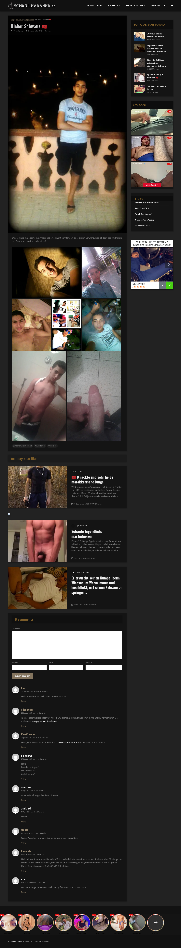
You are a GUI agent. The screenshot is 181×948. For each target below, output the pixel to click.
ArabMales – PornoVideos (147, 202)
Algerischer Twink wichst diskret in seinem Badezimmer (156, 48)
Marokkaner (40, 445)
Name (15, 662)
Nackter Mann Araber (144, 220)
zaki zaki (26, 787)
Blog (12, 19)
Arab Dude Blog (142, 208)
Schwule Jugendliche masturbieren (86, 534)
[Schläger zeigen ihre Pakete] (139, 89)
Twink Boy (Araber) (143, 214)
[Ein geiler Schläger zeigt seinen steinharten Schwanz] (139, 62)
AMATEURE (114, 5)
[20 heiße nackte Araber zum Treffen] (139, 36)
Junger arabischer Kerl (22, 445)
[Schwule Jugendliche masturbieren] (37, 541)
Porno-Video (95, 5)
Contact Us (27, 942)
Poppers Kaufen (142, 225)
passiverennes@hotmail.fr (69, 742)
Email (51, 662)
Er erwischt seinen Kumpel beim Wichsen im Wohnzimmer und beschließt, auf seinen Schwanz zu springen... (96, 585)
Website (89, 662)
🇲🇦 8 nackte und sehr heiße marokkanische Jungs (92, 479)
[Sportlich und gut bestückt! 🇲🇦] (139, 77)
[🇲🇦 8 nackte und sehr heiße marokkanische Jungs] (37, 486)
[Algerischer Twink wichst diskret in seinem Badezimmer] (139, 48)
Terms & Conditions (41, 942)
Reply (23, 701)
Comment (16, 628)
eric (23, 879)
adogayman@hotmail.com (44, 721)
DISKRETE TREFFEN (135, 5)
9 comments (33, 31)
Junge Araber (29, 19)
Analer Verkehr (83, 572)
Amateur (19, 19)
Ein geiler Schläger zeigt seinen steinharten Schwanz (156, 63)
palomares (26, 755)
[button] (47, 272)
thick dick (52, 445)
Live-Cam (155, 5)
